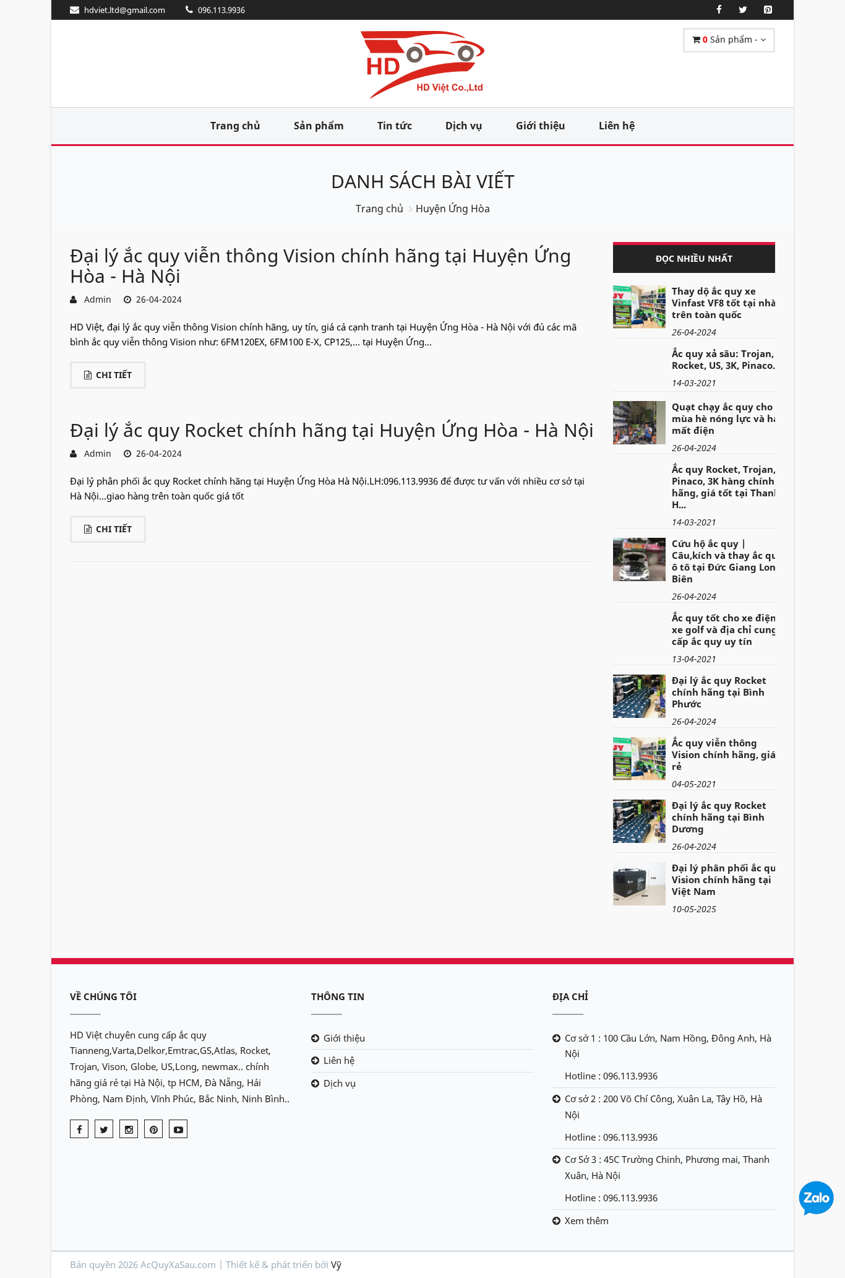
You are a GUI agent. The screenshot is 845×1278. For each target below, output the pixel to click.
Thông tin (337, 996)
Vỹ (336, 1264)
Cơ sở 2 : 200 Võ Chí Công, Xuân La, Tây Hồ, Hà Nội (663, 1106)
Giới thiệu (540, 125)
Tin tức (394, 125)
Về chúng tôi (103, 996)
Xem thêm (587, 1220)
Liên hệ (617, 125)
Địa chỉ (570, 996)
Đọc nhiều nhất (694, 258)
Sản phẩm (319, 125)
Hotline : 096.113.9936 (611, 1075)
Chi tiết (114, 375)
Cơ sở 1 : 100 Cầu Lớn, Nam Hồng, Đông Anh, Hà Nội (668, 1046)
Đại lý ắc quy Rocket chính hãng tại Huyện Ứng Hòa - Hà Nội (332, 430)
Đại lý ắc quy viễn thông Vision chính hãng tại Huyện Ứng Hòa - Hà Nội (320, 265)
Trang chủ (235, 125)
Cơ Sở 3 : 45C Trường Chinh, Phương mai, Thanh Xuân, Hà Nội (667, 1167)
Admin (95, 299)
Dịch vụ (464, 125)
